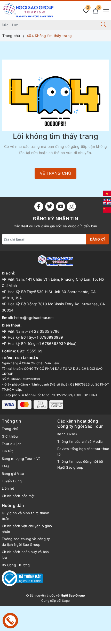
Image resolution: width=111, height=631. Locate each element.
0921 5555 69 (29, 351)
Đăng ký (97, 239)
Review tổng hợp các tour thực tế (83, 451)
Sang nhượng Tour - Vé (21, 458)
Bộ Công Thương (16, 565)
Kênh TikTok (67, 434)
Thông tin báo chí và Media (80, 441)
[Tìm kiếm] (103, 25)
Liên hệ (8, 488)
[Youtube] (60, 206)
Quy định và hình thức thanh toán (25, 516)
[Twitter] (49, 206)
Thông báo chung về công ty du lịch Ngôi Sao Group (26, 542)
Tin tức (7, 451)
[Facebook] (38, 206)
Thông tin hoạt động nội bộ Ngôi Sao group (80, 464)
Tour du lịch (11, 444)
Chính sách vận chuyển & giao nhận (27, 529)
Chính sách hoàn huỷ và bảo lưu (25, 555)
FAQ (5, 466)
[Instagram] (71, 206)
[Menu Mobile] (104, 10)
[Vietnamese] (107, 193)
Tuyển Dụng (12, 481)
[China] (107, 209)
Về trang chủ (55, 173)
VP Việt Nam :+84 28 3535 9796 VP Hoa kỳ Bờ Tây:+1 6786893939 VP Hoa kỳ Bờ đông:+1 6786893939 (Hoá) (39, 337)
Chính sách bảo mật (18, 496)
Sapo (66, 601)
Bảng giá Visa (13, 474)
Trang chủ (10, 429)
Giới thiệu (10, 436)
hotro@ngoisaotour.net (34, 317)
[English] (107, 201)
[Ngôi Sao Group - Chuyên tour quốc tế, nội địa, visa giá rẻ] (28, 10)
